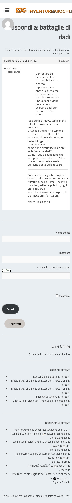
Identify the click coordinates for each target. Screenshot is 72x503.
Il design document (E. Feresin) (53, 397)
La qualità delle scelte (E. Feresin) (51, 377)
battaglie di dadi (47, 50)
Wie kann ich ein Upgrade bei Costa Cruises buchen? (41, 474)
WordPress (63, 496)
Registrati (15, 324)
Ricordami (64, 296)
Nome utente (63, 233)
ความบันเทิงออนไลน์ (38, 466)
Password (64, 253)
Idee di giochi (30, 50)
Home (8, 50)
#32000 (64, 60)
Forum (17, 50)
